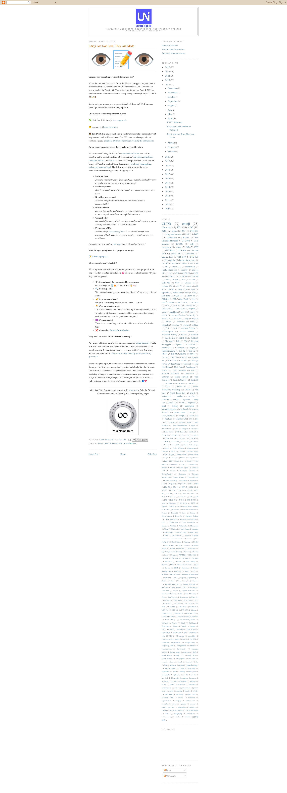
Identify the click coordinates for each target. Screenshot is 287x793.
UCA (167, 305)
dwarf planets (167, 655)
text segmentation (192, 710)
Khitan (192, 513)
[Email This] (134, 440)
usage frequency (143, 342)
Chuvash (165, 451)
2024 (167, 75)
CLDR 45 (191, 295)
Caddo (166, 445)
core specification (178, 315)
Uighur (193, 610)
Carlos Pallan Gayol (191, 445)
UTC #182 (182, 607)
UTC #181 (172, 607)
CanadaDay (176, 445)
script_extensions (168, 415)
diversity (192, 315)
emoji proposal (113, 443)
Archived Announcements (173, 53)
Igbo (163, 503)
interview (165, 681)
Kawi (184, 513)
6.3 (165, 422)
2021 (167, 156)
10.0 (170, 273)
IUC (183, 230)
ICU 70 (169, 493)
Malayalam (194, 526)
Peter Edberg (190, 561)
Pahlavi (179, 561)
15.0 (190, 419)
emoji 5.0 (177, 318)
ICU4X (179, 243)
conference (172, 237)
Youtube (192, 626)
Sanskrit (167, 577)
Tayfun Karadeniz (188, 590)
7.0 (191, 263)
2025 (167, 71)
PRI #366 (175, 558)
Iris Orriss (183, 503)
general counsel (170, 668)
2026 (167, 67)
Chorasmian (191, 448)
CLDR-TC (194, 441)
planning (179, 691)
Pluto (172, 564)
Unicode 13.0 (167, 286)
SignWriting (192, 577)
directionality (181, 649)
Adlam (181, 422)
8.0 (197, 263)
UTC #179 (188, 603)
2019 (167, 165)
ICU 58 (167, 487)
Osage (173, 555)
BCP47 (184, 334)
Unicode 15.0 (166, 613)
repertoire (165, 292)
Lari (163, 522)
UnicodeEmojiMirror (187, 619)
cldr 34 (164, 315)
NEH (166, 535)
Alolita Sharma (187, 331)
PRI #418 (195, 558)
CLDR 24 (183, 338)
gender (181, 665)
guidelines (148, 156)
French (164, 467)
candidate (165, 399)
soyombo (165, 704)
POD (196, 234)
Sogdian (187, 581)
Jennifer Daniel (168, 302)
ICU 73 (165, 354)
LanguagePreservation (188, 519)
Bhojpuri (185, 428)
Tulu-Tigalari (172, 597)
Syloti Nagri (175, 587)
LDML (186, 237)
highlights (176, 675)
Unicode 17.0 (191, 613)
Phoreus (164, 564)
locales (175, 263)
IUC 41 (192, 354)
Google (192, 347)
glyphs (182, 668)
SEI (166, 266)
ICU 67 (181, 490)
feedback (189, 662)
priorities (138, 156)
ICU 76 (164, 496)
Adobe (189, 422)
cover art (175, 253)
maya (172, 684)
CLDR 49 (175, 441)
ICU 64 (193, 487)
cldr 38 (179, 286)
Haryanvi (183, 480)
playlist (187, 691)
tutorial (186, 325)
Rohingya (177, 571)
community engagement (171, 642)
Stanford (195, 581)
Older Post (152, 454)
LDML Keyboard (170, 519)
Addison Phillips (188, 328)
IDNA (167, 279)
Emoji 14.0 (168, 461)
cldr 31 (184, 639)
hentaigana (192, 671)
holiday (175, 406)
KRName (175, 509)
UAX (175, 380)
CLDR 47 (192, 438)
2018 (167, 169)
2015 (167, 182)
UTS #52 (175, 610)
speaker (183, 704)
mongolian (181, 684)
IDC (191, 496)
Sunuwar (165, 376)
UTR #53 (191, 383)
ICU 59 (175, 487)
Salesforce (190, 373)
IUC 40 (181, 500)
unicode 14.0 (181, 419)
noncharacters (166, 688)
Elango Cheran (193, 458)
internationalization (169, 409)
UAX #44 (169, 383)
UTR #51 (194, 230)
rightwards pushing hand (100, 167)
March (171, 142)
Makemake (183, 526)
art (185, 632)
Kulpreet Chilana (192, 516)
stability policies (168, 707)
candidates (174, 312)
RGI (192, 370)
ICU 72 (192, 351)
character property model (170, 639)
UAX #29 (194, 302)
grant (164, 406)
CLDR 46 (165, 299)
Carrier (166, 448)
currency (192, 645)
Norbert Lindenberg (177, 548)
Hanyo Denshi (193, 477)
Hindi (164, 483)
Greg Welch (183, 299)
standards (168, 419)
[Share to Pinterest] (146, 440)
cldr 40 (188, 286)
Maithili (173, 526)
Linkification (173, 522)
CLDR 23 (192, 432)
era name (192, 658)
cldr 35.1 (193, 639)
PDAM (164, 370)
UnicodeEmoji (170, 619)
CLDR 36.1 (181, 438)
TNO (184, 587)
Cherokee (168, 341)
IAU (190, 483)
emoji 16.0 (191, 655)
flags (187, 318)
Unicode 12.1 (167, 308)
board (164, 312)
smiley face (190, 701)
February (172, 146)
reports (101, 160)
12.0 (193, 292)
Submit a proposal (100, 256)
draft (194, 652)
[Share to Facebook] (143, 440)
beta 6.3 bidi (167, 636)
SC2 (193, 571)
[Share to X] (140, 440)
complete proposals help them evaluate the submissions (129, 140)
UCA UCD (188, 600)
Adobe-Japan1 (167, 331)
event (182, 402)
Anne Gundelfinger (180, 425)
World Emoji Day (177, 393)
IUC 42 (165, 357)
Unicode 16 (179, 613)
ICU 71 (177, 493)
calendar (191, 396)
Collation (190, 253)
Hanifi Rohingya (168, 351)
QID (196, 564)
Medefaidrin (168, 532)
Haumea (193, 480)
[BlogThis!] (137, 440)
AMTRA (172, 422)
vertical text (177, 292)
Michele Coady (180, 532)
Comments (171, 775)
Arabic (179, 247)
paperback (166, 247)
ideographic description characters (183, 678)
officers (169, 321)
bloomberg (180, 636)
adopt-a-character (174, 234)
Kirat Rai (178, 516)
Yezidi (183, 626)
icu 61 (193, 675)
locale (164, 684)
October (172, 96)
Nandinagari (190, 367)
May (170, 114)
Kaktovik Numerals (189, 509)
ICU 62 (182, 351)
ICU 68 (189, 490)
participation (185, 688)
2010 (167, 204)
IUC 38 (183, 354)
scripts (182, 415)
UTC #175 (167, 603)
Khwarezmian (167, 516)
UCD (196, 600)
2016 (167, 178)
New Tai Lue (169, 545)
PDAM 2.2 (182, 555)
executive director (168, 662)
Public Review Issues (184, 564)
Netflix (195, 542)
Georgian (180, 347)
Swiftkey (165, 587)
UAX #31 (184, 380)
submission (130, 443)
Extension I (174, 464)
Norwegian (191, 548)
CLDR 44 (194, 276)
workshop (187, 717)
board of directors (187, 260)
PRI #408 (185, 558)
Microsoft (187, 364)
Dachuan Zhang (192, 451)
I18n (193, 299)
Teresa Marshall (181, 376)
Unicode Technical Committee (187, 616)
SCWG (164, 574)
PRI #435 (168, 561)
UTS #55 (184, 610)
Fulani (172, 467)
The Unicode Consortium (173, 49)
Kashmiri (174, 513)
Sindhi (164, 581)
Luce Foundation (189, 522)
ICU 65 (164, 490)
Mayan (175, 279)
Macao (164, 526)
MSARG (184, 360)
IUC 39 (173, 500)
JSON (193, 503)
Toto (163, 597)
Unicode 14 (170, 260)
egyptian (186, 399)
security (184, 270)
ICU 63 (184, 487)
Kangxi (164, 513)
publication (168, 694)
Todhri (180, 594)
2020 (167, 161)
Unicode (166, 227)
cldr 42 (171, 289)
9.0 (188, 234)
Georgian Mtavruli (187, 470)
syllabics (192, 707)
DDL (178, 341)
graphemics (166, 671)
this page (117, 243)
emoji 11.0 (166, 318)
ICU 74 (185, 493)
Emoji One (179, 461)
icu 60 (185, 675)
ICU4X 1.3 (182, 496)
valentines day (167, 717)
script (192, 412)
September (173, 101)
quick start (191, 694)
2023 (167, 80)
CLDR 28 (185, 435)
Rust (183, 279)
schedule (165, 325)
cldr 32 (184, 312)
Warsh (183, 623)
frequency (191, 402)
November (173, 92)
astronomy (192, 632)
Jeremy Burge (187, 506)
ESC (186, 341)
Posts (168, 770)
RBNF (176, 568)
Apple (193, 425)
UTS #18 (169, 250)
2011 (167, 199)
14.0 (175, 328)
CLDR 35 (178, 295)
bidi (191, 243)
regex (193, 289)
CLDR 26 (186, 273)
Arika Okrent (166, 428)
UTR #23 (192, 607)
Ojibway (187, 552)
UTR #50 (166, 282)
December (172, 88)
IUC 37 (174, 354)
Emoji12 (189, 461)
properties (181, 321)
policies (195, 691)
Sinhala (171, 581)
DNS (182, 451)
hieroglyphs (166, 675)
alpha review (191, 629)
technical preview (176, 710)
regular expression (169, 270)
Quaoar (167, 568)
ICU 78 (172, 496)
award (192, 393)
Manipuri (174, 529)
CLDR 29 (194, 435)
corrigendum (181, 645)
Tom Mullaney (190, 594)
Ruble (187, 571)
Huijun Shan (182, 483)
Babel (176, 428)
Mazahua (195, 529)
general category (192, 665)
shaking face (145, 163)
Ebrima (182, 458)
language (193, 681)
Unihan (187, 389)
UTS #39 (194, 256)
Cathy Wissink (178, 448)
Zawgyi (170, 629)
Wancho (174, 623)
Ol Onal (195, 552)
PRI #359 (192, 555)
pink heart (134, 163)
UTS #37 (177, 305)
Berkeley (194, 334)
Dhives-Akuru (181, 454)
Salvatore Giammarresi (190, 574)
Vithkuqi (165, 623)
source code (193, 415)
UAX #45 (177, 600)
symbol (164, 710)
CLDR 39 (183, 276)
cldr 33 (192, 312)
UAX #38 (194, 380)
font (165, 665)
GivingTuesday (167, 474)
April (170, 118)
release (180, 697)
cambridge (191, 636)
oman (176, 688)
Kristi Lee (172, 360)
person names (180, 412)
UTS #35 (165, 610)
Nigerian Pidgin (183, 545)
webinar (195, 325)
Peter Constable (179, 370)
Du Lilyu (174, 458)
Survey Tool (167, 256)
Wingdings (165, 626)
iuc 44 (174, 681)
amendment (166, 632)
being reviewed (110, 126)
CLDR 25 (165, 435)
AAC (190, 227)
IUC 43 (175, 357)
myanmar (192, 684)
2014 (167, 187)
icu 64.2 (165, 678)
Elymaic (179, 344)
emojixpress (180, 658)
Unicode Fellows (168, 616)
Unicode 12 (190, 282)
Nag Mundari (176, 535)
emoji (101, 443)
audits (112, 160)
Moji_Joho (178, 367)
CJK (177, 273)
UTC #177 (178, 603)
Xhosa (175, 626)
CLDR (166, 223)
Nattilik (189, 539)
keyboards (182, 681)
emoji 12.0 (176, 266)
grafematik (191, 668)
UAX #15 (167, 600)
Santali (175, 577)
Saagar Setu (174, 574)
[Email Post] (129, 440)
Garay (172, 470)
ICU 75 (193, 493)
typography (178, 713)
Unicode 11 (190, 305)
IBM (196, 483)
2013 (167, 191)
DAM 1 (174, 451)
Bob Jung (166, 295)
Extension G (167, 347)
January (171, 151)
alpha (174, 230)
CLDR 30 (194, 338)
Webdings (192, 623)
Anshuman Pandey (169, 334)
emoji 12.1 (180, 655)
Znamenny (180, 629)
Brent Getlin (168, 432)
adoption (133, 390)
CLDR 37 (171, 276)
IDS (196, 496)
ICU (179, 227)
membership (190, 266)
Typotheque (184, 597)
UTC (196, 247)
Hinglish (172, 483)
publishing (180, 694)
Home (123, 454)
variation (178, 717)
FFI (174, 299)
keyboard (184, 409)
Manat (166, 529)
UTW (177, 282)
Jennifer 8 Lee (174, 506)
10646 (184, 263)
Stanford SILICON (172, 584)
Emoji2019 (190, 344)
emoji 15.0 (182, 289)
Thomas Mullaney (168, 594)
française (173, 665)
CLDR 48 (165, 441)
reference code (167, 697)
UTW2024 (166, 386)
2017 (167, 174)
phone (171, 691)
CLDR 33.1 (168, 438)
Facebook (192, 464)
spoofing (175, 325)
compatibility (190, 642)
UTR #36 (180, 383)
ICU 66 (173, 490)
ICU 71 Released (174, 122)
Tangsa (175, 590)
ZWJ (163, 629)
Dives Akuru (193, 454)
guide (175, 671)
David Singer (168, 454)
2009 (167, 208)
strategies (93, 160)
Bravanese (194, 428)
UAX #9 (192, 279)
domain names (175, 652)
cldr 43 (165, 263)
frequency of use (116, 231)
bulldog (180, 396)
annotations (177, 632)
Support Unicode (189, 584)
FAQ (183, 464)
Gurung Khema (178, 477)
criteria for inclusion (130, 153)
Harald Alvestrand (170, 480)
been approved (119, 119)
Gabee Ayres (183, 467)
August (171, 105)
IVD (188, 247)
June (170, 109)
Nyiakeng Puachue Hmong (171, 552)
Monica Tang (193, 532)
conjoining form (167, 645)
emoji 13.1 (173, 402)
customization (167, 649)
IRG (165, 500)
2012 (167, 195)
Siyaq (179, 581)
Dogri (166, 458)
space (174, 704)
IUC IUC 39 (191, 500)
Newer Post (94, 454)
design (176, 399)
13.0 (167, 328)
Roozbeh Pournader (170, 373)
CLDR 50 (185, 441)
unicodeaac (191, 713)
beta (164, 230)
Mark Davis (182, 302)
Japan (164, 506)
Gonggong (182, 474)
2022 (167, 84)
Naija (187, 535)
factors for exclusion (119, 330)
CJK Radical (181, 432)
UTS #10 (181, 256)
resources (191, 697)
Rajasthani (186, 568)
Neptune (187, 542)
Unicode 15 (181, 386)
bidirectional (166, 396)
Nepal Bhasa (176, 542)
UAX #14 (194, 597)
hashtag (182, 671)
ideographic (189, 406)
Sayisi (182, 577)
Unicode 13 (180, 308)
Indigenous (172, 503)
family (180, 662)
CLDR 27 (175, 435)
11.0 (187, 292)
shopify (178, 701)
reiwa (192, 321)
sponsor (192, 704)
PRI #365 (165, 558)
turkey (167, 713)
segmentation (166, 701)
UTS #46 (182, 250)
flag (197, 662)
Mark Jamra (185, 529)
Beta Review (170, 338)
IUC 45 (185, 357)
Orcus (166, 555)
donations (186, 652)
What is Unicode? (170, 45)
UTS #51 (186, 240)
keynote (195, 318)
